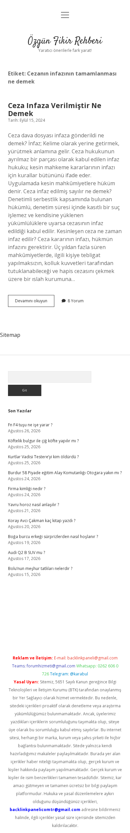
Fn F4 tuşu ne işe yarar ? (30, 425)
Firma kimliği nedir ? (26, 488)
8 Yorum (76, 301)
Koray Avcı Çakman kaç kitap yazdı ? (41, 520)
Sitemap (10, 335)
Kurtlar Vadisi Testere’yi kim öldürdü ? (43, 457)
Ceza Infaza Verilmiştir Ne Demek (54, 109)
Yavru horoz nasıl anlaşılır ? (33, 504)
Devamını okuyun (34, 302)
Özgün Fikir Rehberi (65, 41)
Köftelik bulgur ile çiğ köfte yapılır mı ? (43, 441)
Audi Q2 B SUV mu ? (26, 552)
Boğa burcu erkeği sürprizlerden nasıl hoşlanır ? (53, 536)
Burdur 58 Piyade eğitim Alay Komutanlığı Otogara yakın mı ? (65, 473)
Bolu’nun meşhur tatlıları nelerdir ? (40, 568)
